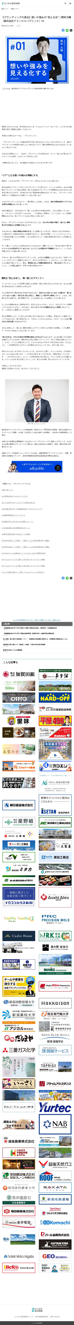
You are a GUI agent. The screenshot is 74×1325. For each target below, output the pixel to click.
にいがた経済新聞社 (37, 1323)
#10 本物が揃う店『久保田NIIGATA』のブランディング (22, 509)
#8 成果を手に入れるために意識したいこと (17, 522)
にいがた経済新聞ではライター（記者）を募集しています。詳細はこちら (37, 620)
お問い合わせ (55, 1317)
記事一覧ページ (7, 490)
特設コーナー (15, 9)
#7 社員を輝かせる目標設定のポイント (16, 528)
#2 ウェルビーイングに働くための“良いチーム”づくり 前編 (23, 566)
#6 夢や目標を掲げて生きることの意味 (16, 534)
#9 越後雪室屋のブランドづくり (13, 515)
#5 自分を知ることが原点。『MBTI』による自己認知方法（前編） (26, 547)
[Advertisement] (37, 107)
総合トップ (4, 9)
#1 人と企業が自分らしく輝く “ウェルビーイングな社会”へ (23, 572)
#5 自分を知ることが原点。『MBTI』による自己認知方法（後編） (26, 541)
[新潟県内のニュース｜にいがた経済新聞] (11, 3)
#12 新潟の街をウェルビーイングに (15, 496)
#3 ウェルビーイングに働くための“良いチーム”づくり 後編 (23, 559)
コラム (18, 25)
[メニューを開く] (70, 3)
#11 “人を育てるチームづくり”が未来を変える (18, 503)
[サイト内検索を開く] (65, 3)
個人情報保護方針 (41, 1317)
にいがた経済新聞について (24, 1317)
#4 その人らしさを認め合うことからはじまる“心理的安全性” (24, 553)
